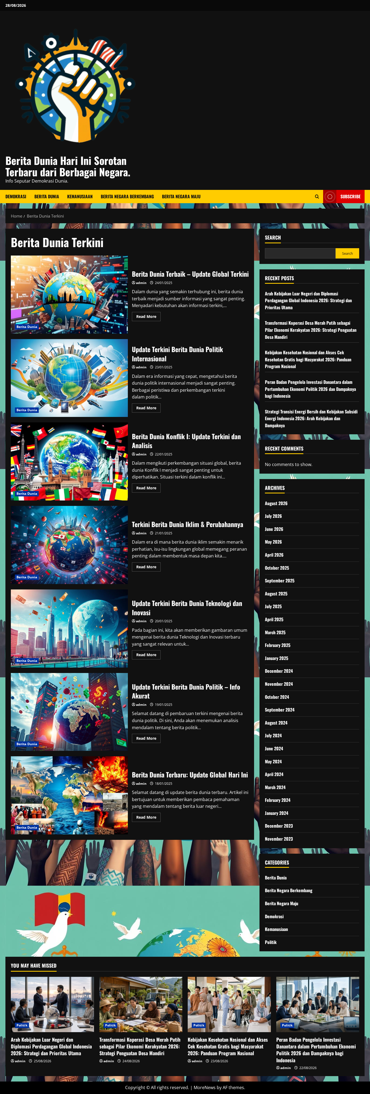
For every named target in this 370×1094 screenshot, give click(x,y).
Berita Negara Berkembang (127, 196)
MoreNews (205, 1087)
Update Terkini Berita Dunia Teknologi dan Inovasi (69, 628)
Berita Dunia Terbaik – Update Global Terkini (69, 295)
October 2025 (277, 567)
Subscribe (350, 196)
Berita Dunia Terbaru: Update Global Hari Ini (69, 795)
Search (273, 237)
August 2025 (276, 593)
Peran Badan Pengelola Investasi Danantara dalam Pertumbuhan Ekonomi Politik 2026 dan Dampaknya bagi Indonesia (310, 389)
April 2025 (274, 619)
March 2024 (275, 787)
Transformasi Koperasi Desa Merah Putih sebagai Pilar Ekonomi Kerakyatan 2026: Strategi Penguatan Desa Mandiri (310, 330)
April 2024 (274, 774)
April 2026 (274, 554)
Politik (271, 942)
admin (141, 282)
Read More (148, 317)
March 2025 (275, 632)
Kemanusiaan (80, 196)
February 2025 (277, 645)
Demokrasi (15, 196)
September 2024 (279, 709)
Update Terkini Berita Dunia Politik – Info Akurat (69, 712)
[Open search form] (317, 196)
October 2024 (277, 697)
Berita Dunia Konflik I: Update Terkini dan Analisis (69, 461)
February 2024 (277, 800)
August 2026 (276, 503)
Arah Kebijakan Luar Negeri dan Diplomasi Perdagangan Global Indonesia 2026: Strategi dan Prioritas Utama (308, 300)
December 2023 (279, 825)
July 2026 (273, 516)
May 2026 (273, 541)
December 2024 (279, 671)
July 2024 (273, 735)
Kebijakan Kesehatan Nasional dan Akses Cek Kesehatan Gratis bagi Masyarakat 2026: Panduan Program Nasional (308, 359)
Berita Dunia (46, 196)
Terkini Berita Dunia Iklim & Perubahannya (69, 545)
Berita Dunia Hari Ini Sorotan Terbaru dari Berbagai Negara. (67, 166)
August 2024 (276, 722)
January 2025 (276, 658)
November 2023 (279, 838)
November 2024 (279, 684)
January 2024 (276, 813)
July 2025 (273, 606)
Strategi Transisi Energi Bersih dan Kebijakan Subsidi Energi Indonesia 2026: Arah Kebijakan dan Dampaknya (311, 418)
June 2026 (274, 529)
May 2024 (273, 761)
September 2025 (279, 580)
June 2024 (274, 748)
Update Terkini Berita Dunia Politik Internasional (69, 378)
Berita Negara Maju (181, 196)
